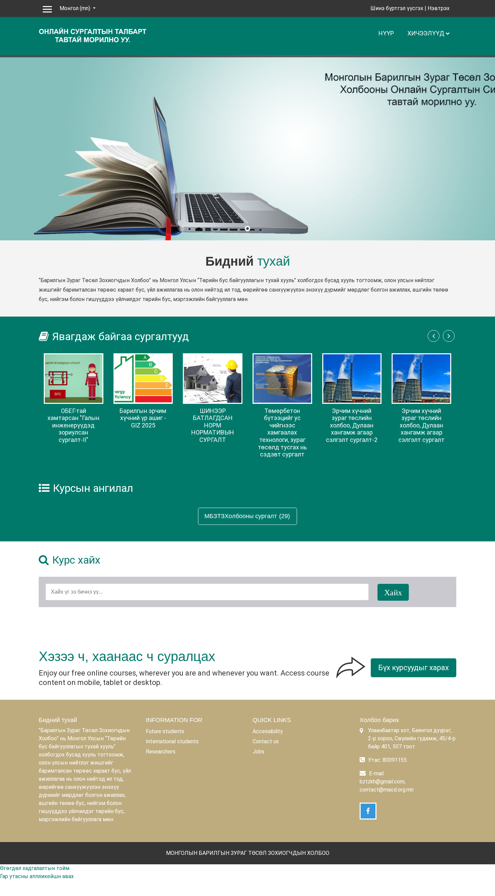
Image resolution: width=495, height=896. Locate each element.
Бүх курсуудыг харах (413, 667)
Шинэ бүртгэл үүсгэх (396, 8)
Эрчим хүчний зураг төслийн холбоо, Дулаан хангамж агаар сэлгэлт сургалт (421, 425)
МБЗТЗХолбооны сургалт (240, 516)
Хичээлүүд (425, 33)
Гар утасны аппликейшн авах (37, 876)
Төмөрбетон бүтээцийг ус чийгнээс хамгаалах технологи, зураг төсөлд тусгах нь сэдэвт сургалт (282, 432)
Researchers (160, 751)
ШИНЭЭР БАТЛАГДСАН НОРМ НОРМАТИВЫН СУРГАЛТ (212, 425)
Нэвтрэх (439, 8)
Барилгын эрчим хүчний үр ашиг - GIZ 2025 (143, 418)
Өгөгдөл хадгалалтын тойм (34, 868)
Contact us (266, 741)
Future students (165, 731)
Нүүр (386, 33)
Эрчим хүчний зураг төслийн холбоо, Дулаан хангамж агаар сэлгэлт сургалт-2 (351, 425)
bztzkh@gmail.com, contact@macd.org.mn (387, 785)
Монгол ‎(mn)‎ (76, 8)
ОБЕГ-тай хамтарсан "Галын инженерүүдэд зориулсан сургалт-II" (73, 425)
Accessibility (268, 731)
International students (172, 741)
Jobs (258, 751)
